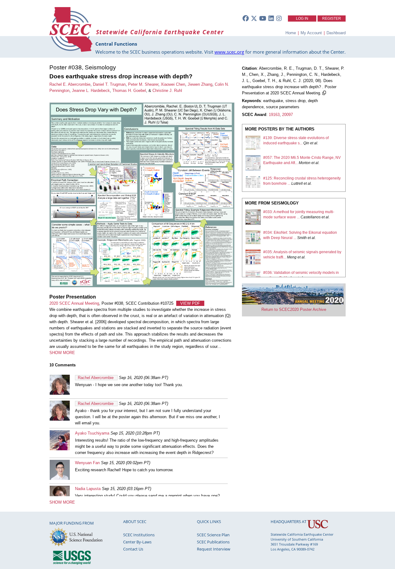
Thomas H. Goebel (129, 90)
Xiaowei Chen (173, 84)
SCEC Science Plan (213, 535)
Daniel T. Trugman (109, 84)
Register (331, 18)
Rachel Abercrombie (96, 377)
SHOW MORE (62, 352)
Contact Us (133, 549)
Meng (292, 257)
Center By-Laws (137, 542)
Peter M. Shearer (143, 84)
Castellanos (311, 217)
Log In (302, 18)
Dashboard (336, 33)
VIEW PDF (190, 303)
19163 (274, 114)
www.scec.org (229, 52)
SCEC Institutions (139, 535)
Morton (304, 163)
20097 (287, 114)
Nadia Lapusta (88, 488)
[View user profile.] (60, 393)
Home (290, 33)
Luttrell (297, 183)
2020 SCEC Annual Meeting (74, 303)
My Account (311, 33)
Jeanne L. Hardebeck (91, 90)
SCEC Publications (213, 542)
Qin (306, 143)
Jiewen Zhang (200, 84)
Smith (302, 238)
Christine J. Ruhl (167, 90)
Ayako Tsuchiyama (92, 433)
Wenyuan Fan (87, 462)
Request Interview (213, 549)
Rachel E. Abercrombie (69, 84)
